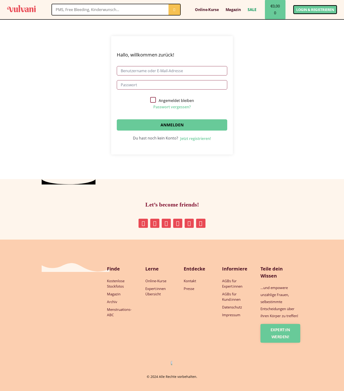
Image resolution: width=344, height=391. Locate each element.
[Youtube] (189, 223)
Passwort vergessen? (172, 106)
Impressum (231, 314)
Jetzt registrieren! (195, 138)
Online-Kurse (207, 9)
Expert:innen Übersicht (155, 291)
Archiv (112, 301)
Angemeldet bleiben (176, 100)
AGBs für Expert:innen (232, 283)
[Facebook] (200, 223)
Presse (189, 288)
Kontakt (190, 280)
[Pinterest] (154, 223)
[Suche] (174, 9)
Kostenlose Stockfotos (115, 283)
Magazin (233, 9)
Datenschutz (232, 307)
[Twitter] (177, 223)
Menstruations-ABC (119, 312)
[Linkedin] (166, 223)
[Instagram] (143, 223)
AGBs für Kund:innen (231, 297)
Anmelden (172, 125)
